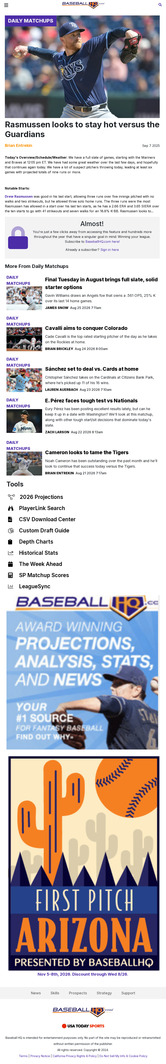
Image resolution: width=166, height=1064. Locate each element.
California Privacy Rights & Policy (75, 1056)
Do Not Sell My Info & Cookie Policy (123, 1056)
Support (128, 993)
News (36, 993)
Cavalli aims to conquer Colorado (86, 328)
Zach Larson (57, 432)
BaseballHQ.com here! (102, 241)
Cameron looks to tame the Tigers (87, 452)
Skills (55, 993)
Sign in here (109, 250)
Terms (23, 1056)
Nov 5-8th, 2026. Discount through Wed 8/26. (83, 974)
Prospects (78, 993)
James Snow (56, 308)
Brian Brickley (59, 349)
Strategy (104, 993)
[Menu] (6, 5)
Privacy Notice (40, 1056)
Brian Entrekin (18, 145)
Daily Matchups (30, 21)
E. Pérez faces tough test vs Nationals (91, 401)
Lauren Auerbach (61, 390)
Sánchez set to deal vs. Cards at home (91, 369)
